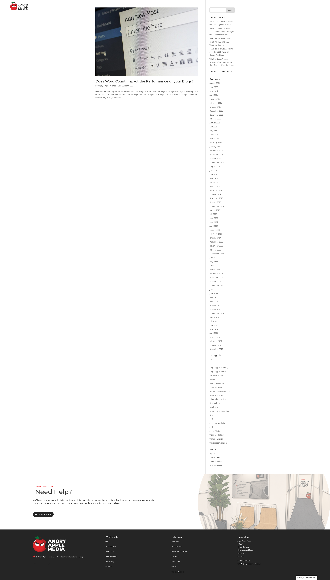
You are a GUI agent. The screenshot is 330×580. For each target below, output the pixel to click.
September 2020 (216, 313)
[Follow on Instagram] (49, 563)
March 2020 (214, 337)
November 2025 (216, 115)
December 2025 (216, 111)
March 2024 (214, 186)
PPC (211, 419)
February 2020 (215, 341)
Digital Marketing (216, 383)
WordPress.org (215, 465)
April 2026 (213, 95)
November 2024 (216, 154)
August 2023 (214, 210)
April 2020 (213, 333)
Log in (212, 453)
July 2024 (213, 170)
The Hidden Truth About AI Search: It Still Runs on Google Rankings (221, 52)
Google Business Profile (219, 391)
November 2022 (216, 246)
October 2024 (215, 158)
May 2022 (213, 261)
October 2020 (215, 309)
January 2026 (215, 107)
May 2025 (213, 131)
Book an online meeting (179, 551)
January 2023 (215, 238)
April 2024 (213, 182)
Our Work (108, 567)
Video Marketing (216, 435)
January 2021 (215, 305)
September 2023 (216, 206)
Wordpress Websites (218, 443)
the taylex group (76, 557)
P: (238, 561)
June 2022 (213, 257)
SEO (131, 86)
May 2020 (213, 329)
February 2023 (215, 234)
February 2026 (215, 103)
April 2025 (213, 134)
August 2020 (214, 317)
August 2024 (214, 166)
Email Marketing (216, 387)
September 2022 (216, 253)
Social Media (214, 431)
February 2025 (215, 142)
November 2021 (216, 277)
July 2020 (213, 321)
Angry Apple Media (217, 371)
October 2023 (215, 202)
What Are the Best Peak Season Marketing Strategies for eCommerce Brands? (221, 31)
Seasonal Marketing (217, 423)
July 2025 (213, 127)
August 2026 (214, 83)
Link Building (123, 86)
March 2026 (214, 99)
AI (210, 363)
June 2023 (213, 218)
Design (212, 379)
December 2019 (216, 349)
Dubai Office (175, 561)
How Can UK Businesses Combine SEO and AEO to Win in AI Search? (220, 41)
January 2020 (215, 345)
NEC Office (174, 556)
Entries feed (214, 457)
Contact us (175, 541)
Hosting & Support (217, 395)
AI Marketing (109, 561)
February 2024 (215, 190)
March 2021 (214, 301)
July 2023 (213, 214)
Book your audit (43, 514)
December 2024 (216, 150)
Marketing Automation (219, 411)
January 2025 (215, 146)
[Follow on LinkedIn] (57, 563)
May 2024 (213, 178)
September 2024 (216, 162)
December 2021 (216, 273)
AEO (211, 359)
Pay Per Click (109, 551)
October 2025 (215, 119)
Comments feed (216, 461)
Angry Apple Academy (218, 367)
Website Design (216, 439)
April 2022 (213, 265)
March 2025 (214, 138)
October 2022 (215, 250)
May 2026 (213, 91)
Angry (100, 86)
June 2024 (213, 174)
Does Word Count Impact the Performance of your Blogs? (144, 81)
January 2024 (215, 194)
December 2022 (216, 242)
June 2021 (213, 293)
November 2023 (216, 198)
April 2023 (213, 226)
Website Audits (176, 546)
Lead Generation (111, 556)
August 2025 (214, 123)
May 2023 (213, 222)
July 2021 (213, 289)
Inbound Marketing (217, 399)
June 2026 (213, 87)
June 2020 (213, 325)
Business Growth (216, 375)
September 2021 (216, 285)
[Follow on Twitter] (41, 563)
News (211, 415)
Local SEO (213, 407)
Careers (173, 567)
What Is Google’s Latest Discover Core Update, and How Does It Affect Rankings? (221, 62)
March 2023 (214, 230)
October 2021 (215, 281)
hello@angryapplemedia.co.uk (250, 564)
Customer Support (177, 572)
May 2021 (213, 297)
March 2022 (214, 269)
